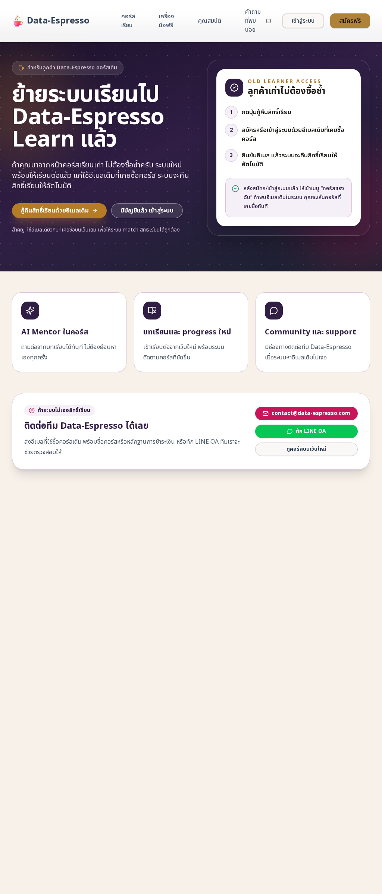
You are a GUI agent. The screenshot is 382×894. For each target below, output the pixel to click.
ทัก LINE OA (311, 431)
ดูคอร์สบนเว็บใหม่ (306, 449)
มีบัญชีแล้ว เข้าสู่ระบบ (146, 210)
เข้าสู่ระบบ (303, 20)
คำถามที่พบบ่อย (253, 20)
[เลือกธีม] (268, 21)
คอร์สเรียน (128, 21)
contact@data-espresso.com (311, 413)
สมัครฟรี (350, 20)
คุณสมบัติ (209, 20)
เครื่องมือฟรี (166, 21)
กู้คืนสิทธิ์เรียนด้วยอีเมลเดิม (55, 210)
